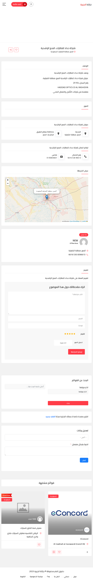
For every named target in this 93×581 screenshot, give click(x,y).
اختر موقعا (84, 387)
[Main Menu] (4, 4)
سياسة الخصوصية (36, 576)
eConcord (84, 538)
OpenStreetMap (74, 221)
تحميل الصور (78, 342)
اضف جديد (50, 416)
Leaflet (84, 221)
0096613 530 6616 (77, 254)
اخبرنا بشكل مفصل (80, 444)
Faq (48, 576)
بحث (68, 403)
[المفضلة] (16, 50)
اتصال (82, 234)
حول (75, 576)
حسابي (66, 576)
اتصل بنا (57, 576)
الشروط (23, 576)
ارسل (84, 460)
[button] (46, 197)
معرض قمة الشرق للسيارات (30, 528)
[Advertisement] (46, 26)
